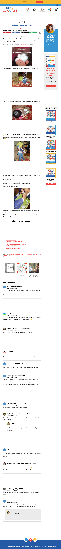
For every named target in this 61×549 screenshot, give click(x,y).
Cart (53, 4)
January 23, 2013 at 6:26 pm (12, 377)
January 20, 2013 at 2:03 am (12, 353)
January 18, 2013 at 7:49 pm (12, 315)
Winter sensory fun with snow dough (14, 241)
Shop (42, 4)
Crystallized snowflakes (11, 240)
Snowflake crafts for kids (11, 245)
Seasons (34, 11)
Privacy (32, 546)
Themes (49, 11)
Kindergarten (20, 28)
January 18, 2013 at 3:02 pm (12, 288)
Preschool (14, 28)
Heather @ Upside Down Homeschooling (22, 463)
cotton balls (13, 257)
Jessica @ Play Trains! (15, 489)
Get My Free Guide (50, 86)
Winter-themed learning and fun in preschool (16, 244)
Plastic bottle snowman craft (12, 247)
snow (18, 257)
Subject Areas (42, 11)
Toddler (10, 28)
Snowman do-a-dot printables (13, 248)
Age (56, 11)
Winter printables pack (11, 238)
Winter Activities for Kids (25, 44)
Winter (31, 254)
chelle (9, 314)
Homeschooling (36, 4)
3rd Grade (36, 28)
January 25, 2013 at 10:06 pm (16, 425)
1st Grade (26, 28)
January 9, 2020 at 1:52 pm (15, 513)
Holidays (28, 11)
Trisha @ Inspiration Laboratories (19, 414)
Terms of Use (38, 546)
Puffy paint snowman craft (12, 243)
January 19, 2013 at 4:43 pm (12, 330)
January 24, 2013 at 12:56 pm (12, 405)
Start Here (30, 4)
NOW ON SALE (39, 1)
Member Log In (47, 4)
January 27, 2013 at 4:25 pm (12, 465)
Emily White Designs (52, 546)
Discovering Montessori (15, 287)
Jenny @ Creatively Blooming (18, 363)
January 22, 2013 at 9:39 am (12, 365)
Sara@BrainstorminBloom (16, 403)
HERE (50, 49)
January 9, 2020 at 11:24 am (12, 502)
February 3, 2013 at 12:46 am (12, 490)
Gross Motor (9, 255)
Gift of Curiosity (10, 10)
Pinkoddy (10, 351)
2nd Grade (30, 28)
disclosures (24, 36)
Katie (13, 423)
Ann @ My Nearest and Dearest (18, 328)
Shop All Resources (51, 183)
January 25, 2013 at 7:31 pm (12, 415)
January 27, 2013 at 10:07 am (12, 451)
